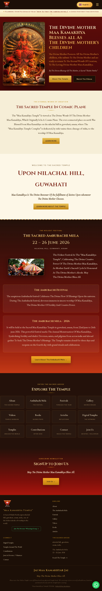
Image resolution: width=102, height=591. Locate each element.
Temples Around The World (12, 547)
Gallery (54, 519)
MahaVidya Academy (62, 586)
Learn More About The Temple (51, 206)
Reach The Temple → (59, 558)
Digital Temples (8, 543)
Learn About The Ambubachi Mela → (51, 360)
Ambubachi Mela (38, 402)
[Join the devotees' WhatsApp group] (96, 585)
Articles (64, 417)
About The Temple (60, 79)
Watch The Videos (84, 79)
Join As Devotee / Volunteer (12, 555)
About (12, 402)
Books (38, 417)
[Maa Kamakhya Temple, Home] (6, 4)
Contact (64, 431)
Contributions (38, 431)
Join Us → (51, 481)
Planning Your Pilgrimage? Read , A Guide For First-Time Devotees (51, 13)
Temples (12, 431)
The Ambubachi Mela (59, 510)
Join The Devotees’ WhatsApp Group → (26, 529)
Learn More (51, 141)
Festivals (64, 402)
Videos (12, 417)
